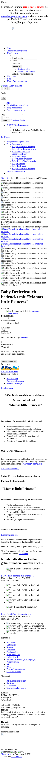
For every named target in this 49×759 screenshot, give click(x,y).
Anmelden (23, 553)
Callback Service (14, 671)
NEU (9, 664)
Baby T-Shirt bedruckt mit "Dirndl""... (17, 576)
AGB (9, 667)
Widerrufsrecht (13, 662)
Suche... (5, 120)
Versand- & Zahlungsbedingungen (21, 659)
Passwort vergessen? (26, 71)
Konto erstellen (23, 69)
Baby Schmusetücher (21, 151)
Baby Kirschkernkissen (22, 159)
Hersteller (11, 650)
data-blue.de (16, 756)
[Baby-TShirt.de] (11, 86)
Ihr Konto (11, 683)
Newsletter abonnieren (16, 688)
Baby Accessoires (14, 108)
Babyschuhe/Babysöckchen (24, 149)
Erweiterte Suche (17, 120)
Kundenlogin (12, 53)
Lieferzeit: (5, 308)
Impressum (11, 642)
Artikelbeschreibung (15, 381)
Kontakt (10, 647)
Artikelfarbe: (6, 328)
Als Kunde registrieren (16, 681)
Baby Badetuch (18, 163)
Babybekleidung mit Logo (18, 105)
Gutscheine (11, 645)
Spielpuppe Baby (19, 154)
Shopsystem (6, 754)
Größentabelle (13, 657)
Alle (8, 103)
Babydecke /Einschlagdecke (24, 161)
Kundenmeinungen (15, 383)
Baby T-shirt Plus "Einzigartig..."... (16, 614)
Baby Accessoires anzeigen (23, 146)
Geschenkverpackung (16, 110)
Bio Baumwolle (13, 654)
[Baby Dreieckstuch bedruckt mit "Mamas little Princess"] (24, 231)
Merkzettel (11, 76)
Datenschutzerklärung (16, 669)
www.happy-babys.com (14, 16)
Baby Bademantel (19, 166)
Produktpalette (13, 652)
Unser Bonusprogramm (17, 51)
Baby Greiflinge (19, 156)
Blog (9, 48)
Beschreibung (12, 378)
